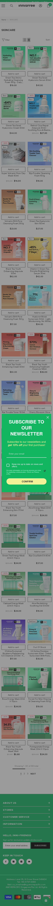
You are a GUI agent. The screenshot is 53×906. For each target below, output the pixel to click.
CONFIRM (27, 481)
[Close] (47, 417)
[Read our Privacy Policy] (45, 471)
